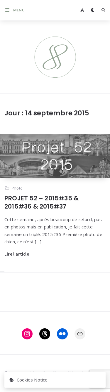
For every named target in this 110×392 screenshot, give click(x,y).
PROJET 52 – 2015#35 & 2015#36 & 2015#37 (41, 202)
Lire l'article (16, 254)
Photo (17, 188)
